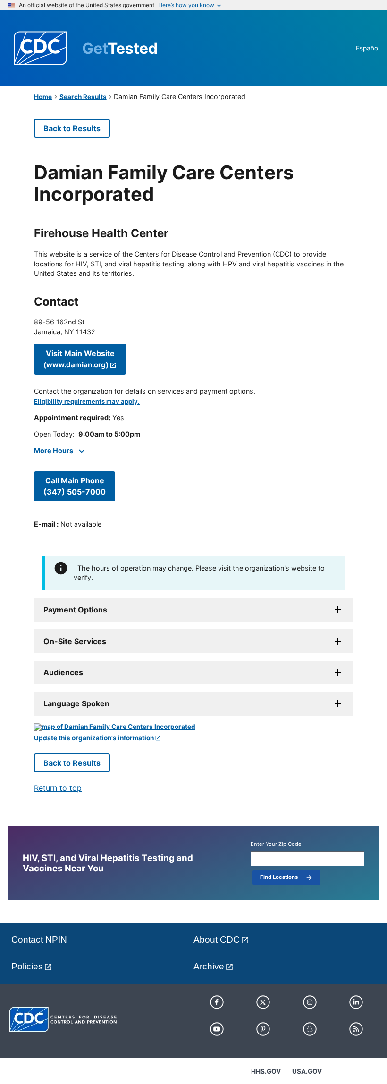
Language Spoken (76, 703)
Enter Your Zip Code (276, 844)
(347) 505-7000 (74, 486)
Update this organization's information (94, 738)
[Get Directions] (193, 727)
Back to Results (72, 128)
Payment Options (75, 609)
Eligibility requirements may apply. (87, 401)
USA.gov (307, 1071)
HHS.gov (266, 1071)
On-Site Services (74, 641)
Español (367, 48)
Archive (209, 966)
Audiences (63, 672)
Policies (27, 966)
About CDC (217, 939)
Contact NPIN (39, 939)
